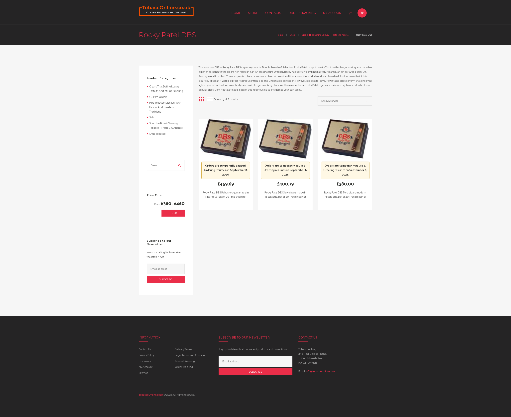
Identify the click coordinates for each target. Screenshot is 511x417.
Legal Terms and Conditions (191, 355)
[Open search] (350, 13)
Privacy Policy (146, 355)
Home (280, 35)
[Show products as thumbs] (201, 99)
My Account (146, 367)
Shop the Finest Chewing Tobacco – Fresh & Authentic (166, 125)
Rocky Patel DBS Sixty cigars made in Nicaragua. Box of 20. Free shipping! (285, 194)
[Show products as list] (210, 99)
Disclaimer (145, 361)
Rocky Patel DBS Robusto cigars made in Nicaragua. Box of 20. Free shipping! (226, 194)
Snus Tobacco (157, 134)
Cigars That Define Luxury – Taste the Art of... (325, 35)
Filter (173, 213)
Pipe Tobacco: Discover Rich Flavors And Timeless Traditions (165, 107)
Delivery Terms (183, 349)
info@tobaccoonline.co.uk (320, 371)
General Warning (185, 361)
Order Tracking (184, 367)
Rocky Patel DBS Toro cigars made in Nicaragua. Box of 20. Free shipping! (345, 194)
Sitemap (143, 373)
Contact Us (145, 349)
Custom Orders (158, 97)
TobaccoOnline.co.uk (151, 395)
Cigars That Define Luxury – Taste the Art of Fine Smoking (166, 88)
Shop (292, 35)
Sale (151, 117)
